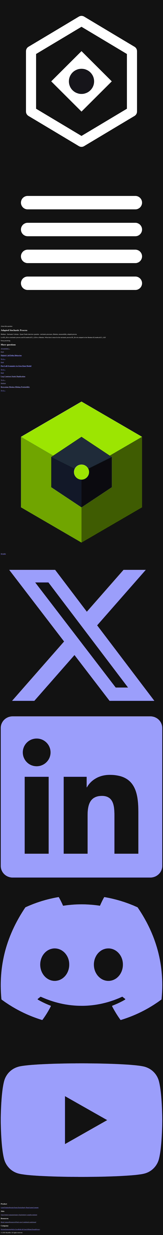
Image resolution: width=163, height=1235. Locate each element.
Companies (11, 1215)
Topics (16, 1207)
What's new (18, 1222)
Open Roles (4, 1215)
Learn (2, 1207)
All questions (5, 348)
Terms (33, 1229)
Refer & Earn (22, 1229)
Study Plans (25, 1207)
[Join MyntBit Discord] (81, 1038)
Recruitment (33, 1215)
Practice (11, 1207)
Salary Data (18, 1215)
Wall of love (14, 1229)
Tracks (20, 1207)
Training (6, 1207)
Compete (35, 1207)
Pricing (3, 1229)
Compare (6, 1222)
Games (31, 1207)
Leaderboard (32, 1222)
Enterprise (8, 1229)
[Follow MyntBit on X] (81, 715)
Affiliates (29, 1229)
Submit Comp (26, 1215)
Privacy (37, 1229)
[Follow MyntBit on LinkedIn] (81, 877)
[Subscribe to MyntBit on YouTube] (81, 1200)
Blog (2, 1222)
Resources (12, 1222)
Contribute (25, 1222)
